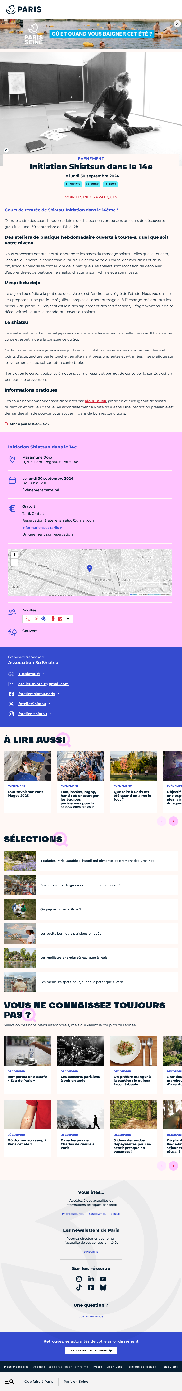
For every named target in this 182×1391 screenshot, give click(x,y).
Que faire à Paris (38, 1381)
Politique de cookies (141, 1366)
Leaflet (134, 594)
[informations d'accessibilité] (47, 619)
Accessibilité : (60, 1366)
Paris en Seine (76, 1381)
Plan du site (169, 1366)
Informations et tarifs (40, 527)
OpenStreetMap (154, 594)
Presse (97, 1366)
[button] (89, 568)
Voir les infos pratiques (91, 197)
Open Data (114, 1366)
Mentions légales (16, 1366)
